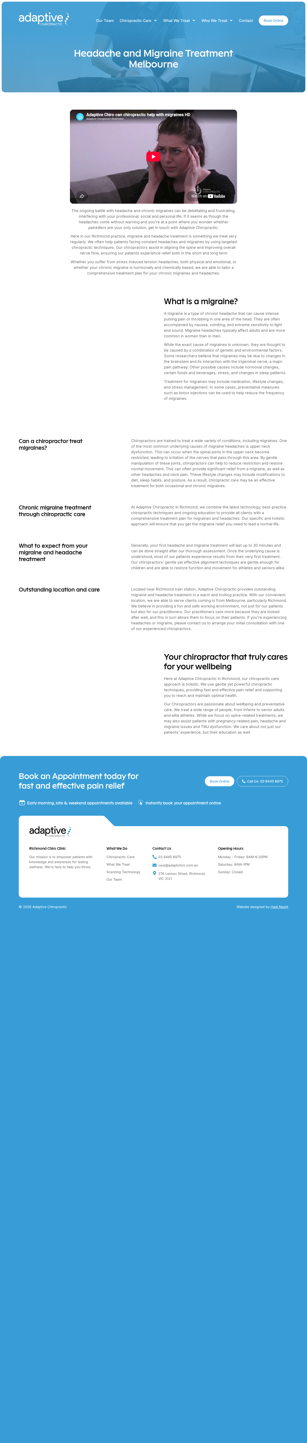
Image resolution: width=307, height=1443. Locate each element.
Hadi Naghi (279, 907)
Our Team (105, 20)
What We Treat (176, 20)
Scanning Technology (123, 872)
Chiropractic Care (135, 20)
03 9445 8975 (169, 857)
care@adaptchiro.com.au (178, 865)
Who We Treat (214, 20)
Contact (246, 20)
